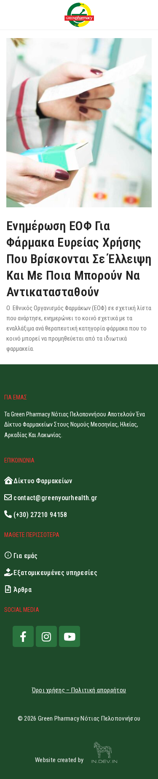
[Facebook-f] (23, 636)
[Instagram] (46, 636)
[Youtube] (69, 636)
